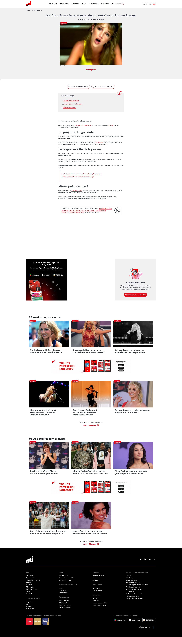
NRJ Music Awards (65, 608)
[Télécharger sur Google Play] (34, 275)
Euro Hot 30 (96, 588)
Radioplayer (30, 609)
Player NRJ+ (64, 4)
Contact (128, 576)
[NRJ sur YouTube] (150, 559)
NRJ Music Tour (64, 603)
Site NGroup (130, 592)
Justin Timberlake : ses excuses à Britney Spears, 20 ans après (81, 174)
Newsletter (29, 594)
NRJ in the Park (64, 601)
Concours (105, 4)
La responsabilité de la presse (72, 104)
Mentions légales (131, 580)
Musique (39, 10)
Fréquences (29, 602)
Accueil (28, 10)
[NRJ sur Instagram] (155, 559)
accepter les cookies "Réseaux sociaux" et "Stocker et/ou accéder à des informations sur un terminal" (86, 210)
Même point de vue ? (69, 108)
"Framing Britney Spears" (84, 125)
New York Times (76, 191)
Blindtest (75, 4)
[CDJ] (152, 627)
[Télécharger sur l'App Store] (46, 275)
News (84, 4)
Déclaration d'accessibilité (134, 594)
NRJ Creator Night (65, 605)
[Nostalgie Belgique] (37, 621)
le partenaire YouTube (77, 212)
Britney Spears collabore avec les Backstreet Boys (78, 177)
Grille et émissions (32, 589)
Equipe (28, 592)
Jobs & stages (130, 578)
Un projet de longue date (71, 100)
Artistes (95, 580)
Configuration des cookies (134, 598)
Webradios (29, 583)
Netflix (110, 125)
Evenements (93, 4)
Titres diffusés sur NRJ (33, 580)
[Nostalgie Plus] (45, 621)
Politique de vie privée (133, 587)
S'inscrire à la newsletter (135, 295)
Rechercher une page (99, 605)
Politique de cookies (132, 596)
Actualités (96, 598)
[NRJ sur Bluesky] (145, 559)
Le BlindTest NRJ (98, 576)
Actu (33, 10)
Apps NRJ (29, 606)
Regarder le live (31, 578)
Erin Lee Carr (99, 142)
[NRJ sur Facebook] (140, 559)
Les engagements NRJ (100, 603)
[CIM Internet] (142, 627)
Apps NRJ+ (62, 590)
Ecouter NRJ (30, 576)
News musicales (98, 578)
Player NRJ (53, 4)
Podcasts (29, 585)
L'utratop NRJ (97, 590)
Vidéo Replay (30, 587)
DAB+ (27, 604)
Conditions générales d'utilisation (137, 585)
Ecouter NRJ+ (63, 576)
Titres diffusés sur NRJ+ (66, 578)
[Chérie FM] (29, 621)
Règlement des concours (134, 589)
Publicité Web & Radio (133, 583)
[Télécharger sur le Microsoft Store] (58, 275)
